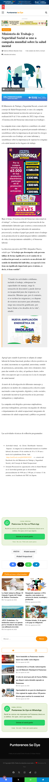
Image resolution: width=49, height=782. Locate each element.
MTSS (16, 551)
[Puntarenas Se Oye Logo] (15, 12)
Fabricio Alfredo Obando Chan (12, 51)
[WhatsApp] (28, 564)
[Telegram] (36, 564)
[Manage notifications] (4, 777)
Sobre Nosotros (26, 753)
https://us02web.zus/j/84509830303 (19, 457)
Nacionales (6, 30)
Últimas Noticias (35, 753)
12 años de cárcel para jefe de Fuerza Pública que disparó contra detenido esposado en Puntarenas (31, 680)
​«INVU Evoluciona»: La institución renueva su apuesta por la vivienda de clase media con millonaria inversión (12, 623)
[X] (20, 564)
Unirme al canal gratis (24, 536)
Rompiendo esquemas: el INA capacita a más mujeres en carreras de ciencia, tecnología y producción (36, 596)
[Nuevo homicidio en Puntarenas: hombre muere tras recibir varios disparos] (8, 659)
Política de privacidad (14, 753)
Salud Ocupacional (24, 556)
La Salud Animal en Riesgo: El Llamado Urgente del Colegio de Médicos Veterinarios (12, 595)
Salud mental (30, 551)
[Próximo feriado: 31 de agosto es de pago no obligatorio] (36, 612)
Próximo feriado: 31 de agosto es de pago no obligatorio (35, 621)
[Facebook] (12, 564)
